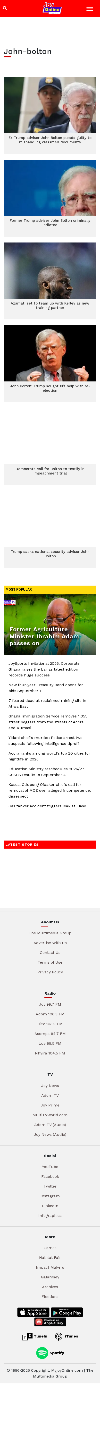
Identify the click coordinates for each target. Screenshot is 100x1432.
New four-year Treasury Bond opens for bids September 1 (45, 688)
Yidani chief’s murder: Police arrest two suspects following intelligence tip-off (45, 740)
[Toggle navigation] (90, 9)
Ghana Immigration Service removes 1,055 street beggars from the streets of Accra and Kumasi (47, 722)
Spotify (56, 1352)
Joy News (50, 1085)
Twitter (50, 1186)
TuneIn (40, 1336)
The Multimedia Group (50, 933)
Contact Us (50, 952)
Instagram (50, 1196)
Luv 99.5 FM (50, 1043)
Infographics (50, 1215)
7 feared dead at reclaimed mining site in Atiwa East (47, 703)
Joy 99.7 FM (50, 1004)
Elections (50, 1296)
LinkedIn (50, 1205)
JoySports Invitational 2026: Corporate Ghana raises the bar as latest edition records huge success (44, 669)
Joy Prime (50, 1105)
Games (50, 1247)
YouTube (50, 1166)
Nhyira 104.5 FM (50, 1053)
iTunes (71, 1336)
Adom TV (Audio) (50, 1124)
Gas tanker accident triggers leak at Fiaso (47, 806)
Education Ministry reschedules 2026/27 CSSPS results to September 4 (46, 772)
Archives (50, 1287)
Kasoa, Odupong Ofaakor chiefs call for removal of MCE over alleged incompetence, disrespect (49, 790)
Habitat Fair (50, 1257)
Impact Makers (50, 1267)
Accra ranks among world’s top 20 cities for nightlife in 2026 (49, 756)
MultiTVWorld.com (50, 1115)
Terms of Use (50, 962)
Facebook (50, 1176)
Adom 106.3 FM (50, 1014)
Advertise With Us (50, 942)
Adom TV (50, 1095)
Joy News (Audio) (50, 1134)
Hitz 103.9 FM (50, 1023)
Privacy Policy (50, 972)
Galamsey (50, 1277)
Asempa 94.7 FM (50, 1033)
